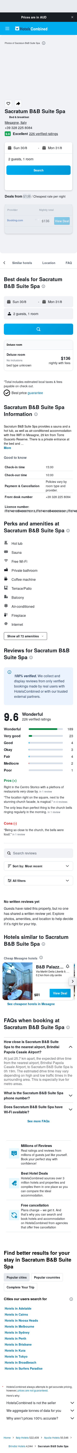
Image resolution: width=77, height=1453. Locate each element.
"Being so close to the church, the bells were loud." (34, 832)
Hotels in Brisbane (18, 1344)
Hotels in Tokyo (16, 1356)
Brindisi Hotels (17, 1446)
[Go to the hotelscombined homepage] (31, 28)
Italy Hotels (22, 1437)
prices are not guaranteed (32, 1390)
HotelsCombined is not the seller (31, 1402)
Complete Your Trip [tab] (20, 1287)
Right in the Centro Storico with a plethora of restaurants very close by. (34, 789)
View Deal (60, 993)
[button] (72, 17)
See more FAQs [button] (38, 1121)
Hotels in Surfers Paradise (24, 1368)
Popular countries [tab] (47, 1277)
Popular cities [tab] (17, 1277)
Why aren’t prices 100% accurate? (32, 1418)
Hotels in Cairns (16, 1314)
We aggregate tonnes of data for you (33, 1410)
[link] (31, 1004)
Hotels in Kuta (15, 1350)
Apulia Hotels (52, 1437)
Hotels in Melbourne (19, 1326)
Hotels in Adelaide (18, 1308)
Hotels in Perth (15, 1338)
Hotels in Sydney (17, 1332)
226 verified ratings (43, 133)
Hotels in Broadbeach (20, 1362)
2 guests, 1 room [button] (20, 158)
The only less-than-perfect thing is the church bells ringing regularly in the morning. (38, 809)
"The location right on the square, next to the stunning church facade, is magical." (35, 799)
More (7, 448)
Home (7, 1437)
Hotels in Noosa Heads (21, 1320)
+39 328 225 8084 (18, 127)
